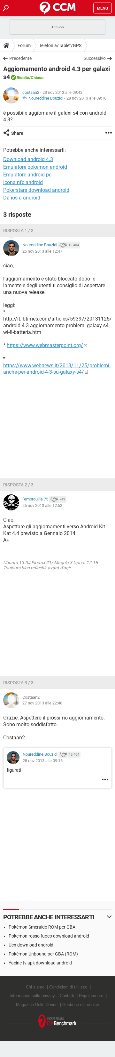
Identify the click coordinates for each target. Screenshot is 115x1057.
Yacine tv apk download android (40, 962)
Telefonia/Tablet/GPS (60, 45)
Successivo (95, 58)
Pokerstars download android (36, 190)
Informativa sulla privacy (32, 995)
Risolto (23, 77)
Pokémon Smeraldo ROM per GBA (42, 927)
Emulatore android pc (27, 175)
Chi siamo (35, 987)
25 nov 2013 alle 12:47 (42, 251)
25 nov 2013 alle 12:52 (42, 505)
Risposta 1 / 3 (18, 230)
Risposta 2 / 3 (18, 484)
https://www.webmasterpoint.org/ (45, 345)
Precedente (20, 58)
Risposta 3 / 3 (18, 682)
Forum (24, 45)
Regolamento (91, 995)
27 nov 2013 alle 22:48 (42, 703)
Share (17, 133)
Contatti (67, 995)
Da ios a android (21, 198)
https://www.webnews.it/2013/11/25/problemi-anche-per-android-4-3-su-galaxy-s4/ (57, 368)
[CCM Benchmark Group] (57, 1022)
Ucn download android (31, 944)
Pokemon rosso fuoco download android (49, 936)
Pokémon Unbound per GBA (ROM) (43, 953)
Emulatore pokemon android (35, 167)
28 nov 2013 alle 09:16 (86, 98)
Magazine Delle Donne (36, 1004)
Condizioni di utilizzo (68, 987)
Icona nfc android (23, 182)
